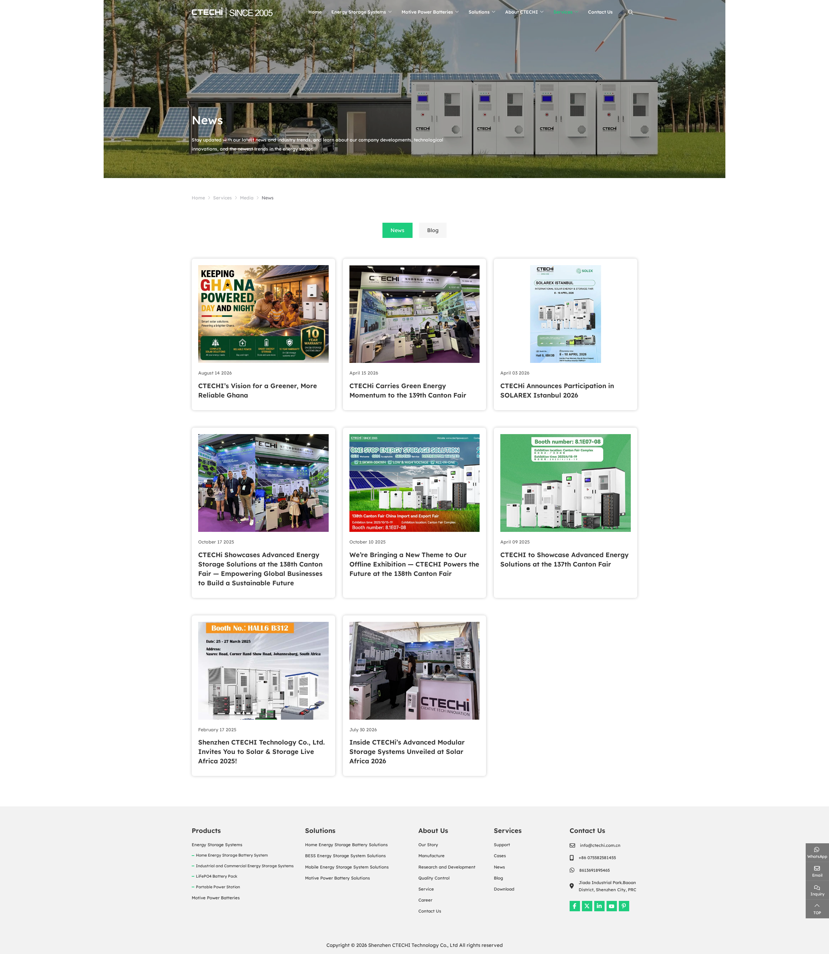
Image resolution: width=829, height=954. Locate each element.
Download (504, 889)
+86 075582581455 (597, 857)
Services (563, 12)
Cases (500, 855)
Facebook (575, 906)
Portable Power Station (218, 886)
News (397, 230)
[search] (629, 12)
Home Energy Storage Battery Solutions (346, 844)
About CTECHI (521, 12)
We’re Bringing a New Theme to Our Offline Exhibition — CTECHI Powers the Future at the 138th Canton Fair (414, 564)
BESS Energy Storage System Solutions (345, 855)
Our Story (428, 844)
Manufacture (431, 855)
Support (502, 844)
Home (315, 12)
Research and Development (446, 867)
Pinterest (624, 906)
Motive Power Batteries (427, 12)
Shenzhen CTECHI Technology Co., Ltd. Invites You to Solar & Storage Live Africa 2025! (261, 751)
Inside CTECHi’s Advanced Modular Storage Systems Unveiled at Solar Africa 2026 (407, 751)
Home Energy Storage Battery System (232, 855)
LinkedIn (599, 906)
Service (426, 889)
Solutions (479, 12)
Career (425, 900)
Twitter (587, 906)
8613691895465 (594, 870)
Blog (432, 230)
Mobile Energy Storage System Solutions (347, 867)
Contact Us (600, 12)
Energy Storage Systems (358, 12)
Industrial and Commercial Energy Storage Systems (245, 865)
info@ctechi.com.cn (600, 845)
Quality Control (433, 878)
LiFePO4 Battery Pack (216, 876)
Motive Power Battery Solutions (337, 878)
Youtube (612, 906)
